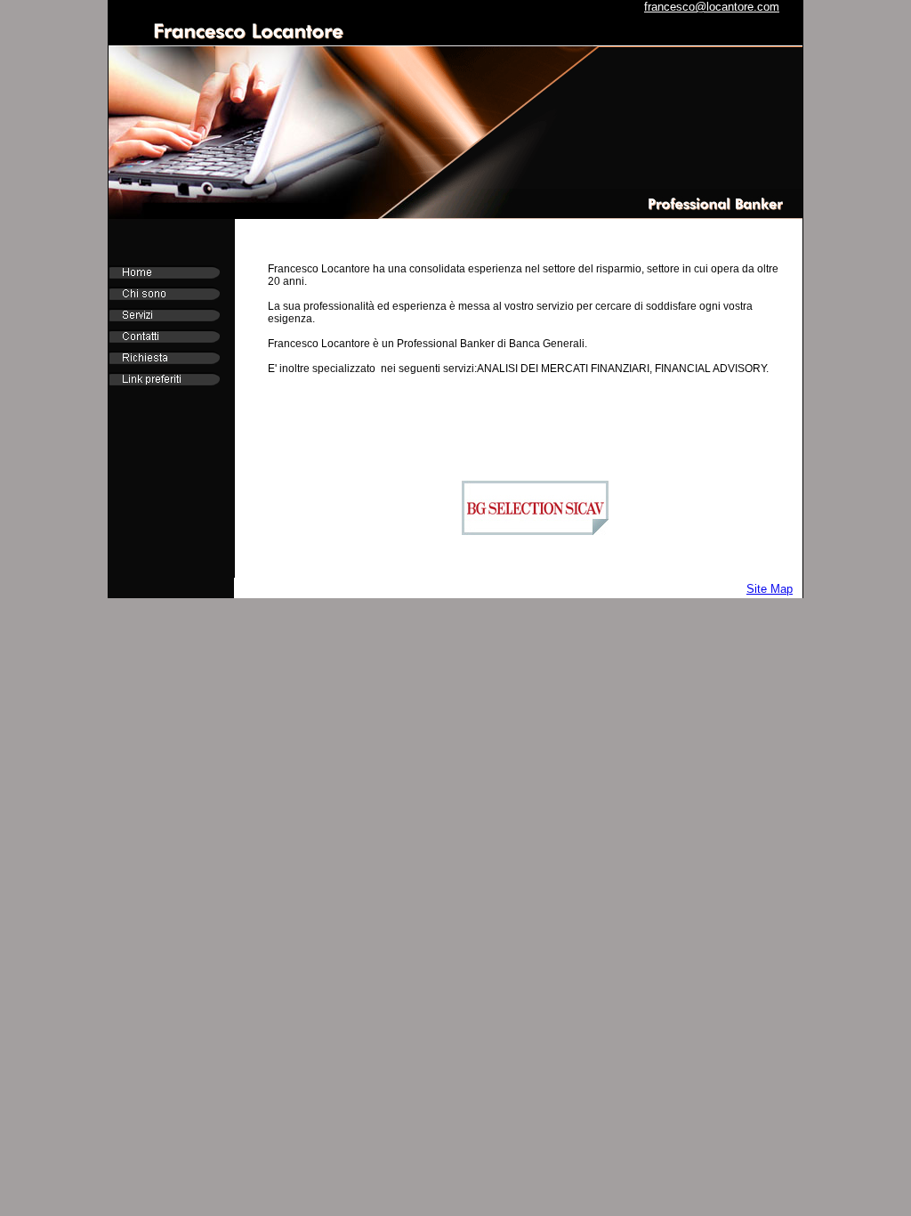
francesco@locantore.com (711, 6)
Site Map (769, 589)
